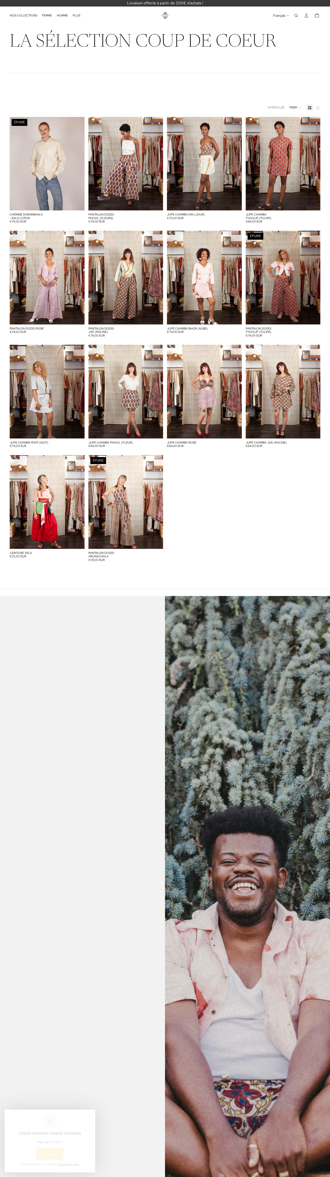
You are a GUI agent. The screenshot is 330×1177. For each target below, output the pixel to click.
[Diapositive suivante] (77, 163)
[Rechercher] (296, 15)
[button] (295, 107)
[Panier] (317, 15)
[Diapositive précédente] (17, 163)
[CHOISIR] (155, 203)
